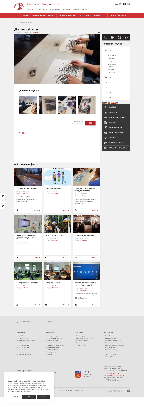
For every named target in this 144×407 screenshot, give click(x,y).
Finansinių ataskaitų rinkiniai (84, 338)
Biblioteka (112, 122)
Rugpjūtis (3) (112, 56)
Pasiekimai (112, 138)
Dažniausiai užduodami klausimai (114, 345)
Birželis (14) (111, 58)
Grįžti (23, 133)
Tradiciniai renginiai (24, 349)
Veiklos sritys (32, 9)
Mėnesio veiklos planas (117, 117)
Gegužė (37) (111, 61)
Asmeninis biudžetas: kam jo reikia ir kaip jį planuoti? (85, 284)
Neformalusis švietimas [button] (67, 15)
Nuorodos (108, 336)
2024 (109, 82)
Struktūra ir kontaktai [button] (118, 15)
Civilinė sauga (109, 352)
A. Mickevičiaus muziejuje (84, 235)
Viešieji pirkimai (80, 345)
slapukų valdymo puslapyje (23, 391)
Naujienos (24, 22)
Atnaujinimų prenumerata (118, 148)
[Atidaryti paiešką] (127, 8)
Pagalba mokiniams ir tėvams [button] (43, 15)
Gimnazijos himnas (24, 347)
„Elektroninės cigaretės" (55, 188)
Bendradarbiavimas (24, 352)
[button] (116, 4)
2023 (109, 87)
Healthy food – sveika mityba (27, 283)
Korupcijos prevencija (111, 349)
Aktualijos (33, 22)
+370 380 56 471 (114, 373)
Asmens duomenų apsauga (113, 340)
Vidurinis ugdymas (53, 340)
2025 (109, 77)
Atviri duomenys (109, 356)
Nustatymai (14, 397)
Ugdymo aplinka (23, 338)
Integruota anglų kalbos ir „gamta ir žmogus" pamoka (26, 237)
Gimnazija (75, 9)
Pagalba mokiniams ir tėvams (56, 345)
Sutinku (43, 397)
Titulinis (16, 22)
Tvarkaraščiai (25, 321)
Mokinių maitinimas (115, 127)
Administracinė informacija (60, 9)
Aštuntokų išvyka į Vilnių (54, 235)
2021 (109, 97)
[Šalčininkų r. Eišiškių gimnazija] (19, 6)
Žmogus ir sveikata (53, 283)
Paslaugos (43, 9)
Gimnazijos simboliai (24, 345)
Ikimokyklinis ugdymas (54, 336)
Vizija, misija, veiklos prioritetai (27, 340)
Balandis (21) (112, 64)
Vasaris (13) (111, 69)
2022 (109, 92)
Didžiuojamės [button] (85, 15)
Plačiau (35, 210)
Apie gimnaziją (23, 336)
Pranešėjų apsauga (110, 347)
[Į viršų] (128, 391)
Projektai (112, 107)
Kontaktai (85, 9)
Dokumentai (113, 112)
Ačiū (90, 123)
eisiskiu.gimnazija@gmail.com (115, 375)
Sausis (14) (111, 72)
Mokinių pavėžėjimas (116, 132)
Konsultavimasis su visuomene (114, 343)
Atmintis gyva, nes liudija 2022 (27, 188)
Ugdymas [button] (26, 15)
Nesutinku (29, 397)
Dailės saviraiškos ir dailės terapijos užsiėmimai (85, 189)
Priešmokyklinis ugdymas (55, 338)
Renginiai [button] (97, 15)
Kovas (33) (111, 67)
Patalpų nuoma (52, 352)
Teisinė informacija (110, 354)
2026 (109, 50)
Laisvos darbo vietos (116, 143)
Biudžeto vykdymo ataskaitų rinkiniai (86, 336)
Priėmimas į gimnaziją (25, 354)
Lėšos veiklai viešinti (82, 340)
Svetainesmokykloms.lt (116, 392)
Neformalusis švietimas (54, 343)
